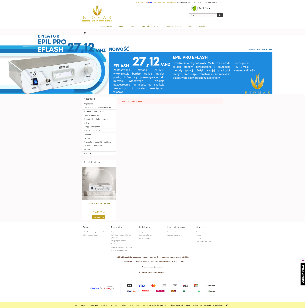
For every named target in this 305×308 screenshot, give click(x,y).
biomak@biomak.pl (155, 267)
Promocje (87, 153)
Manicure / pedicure (92, 130)
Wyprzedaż (88, 104)
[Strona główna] (97, 14)
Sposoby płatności (173, 235)
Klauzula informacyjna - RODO (121, 247)
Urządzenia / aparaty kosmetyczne (97, 107)
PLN (137, 2)
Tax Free (114, 244)
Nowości (87, 149)
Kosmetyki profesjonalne (94, 111)
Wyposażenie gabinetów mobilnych (98, 142)
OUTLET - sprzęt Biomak (93, 146)
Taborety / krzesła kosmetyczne (96, 119)
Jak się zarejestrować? (90, 235)
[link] (152, 64)
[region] (152, 64)
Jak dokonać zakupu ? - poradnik (94, 232)
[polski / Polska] (147, 2)
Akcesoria (88, 138)
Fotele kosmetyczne (91, 115)
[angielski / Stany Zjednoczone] (149, 2)
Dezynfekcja (88, 134)
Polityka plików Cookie (119, 250)
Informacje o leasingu (203, 241)
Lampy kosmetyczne (92, 127)
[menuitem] (106, 26)
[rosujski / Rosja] (151, 2)
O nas (198, 232)
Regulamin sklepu (117, 232)
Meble (86, 123)
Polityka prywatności (118, 241)
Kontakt (198, 235)
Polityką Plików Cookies (137, 305)
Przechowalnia (144, 238)
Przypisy (198, 238)
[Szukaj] (220, 15)
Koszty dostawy (173, 232)
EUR (141, 2)
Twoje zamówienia (145, 232)
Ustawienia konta (145, 235)
